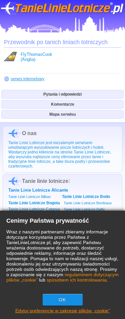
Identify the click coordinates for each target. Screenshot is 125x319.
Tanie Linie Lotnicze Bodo (86, 196)
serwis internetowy (27, 79)
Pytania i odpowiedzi (62, 94)
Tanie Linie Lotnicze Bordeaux (88, 203)
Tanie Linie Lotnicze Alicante (38, 190)
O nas (29, 133)
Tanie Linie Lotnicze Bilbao (29, 197)
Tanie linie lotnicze (45, 181)
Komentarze (62, 104)
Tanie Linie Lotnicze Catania (34, 209)
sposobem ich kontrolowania (77, 280)
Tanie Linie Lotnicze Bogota (34, 203)
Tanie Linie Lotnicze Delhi (84, 209)
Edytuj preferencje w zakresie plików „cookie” (62, 310)
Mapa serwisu (62, 114)
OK (62, 299)
